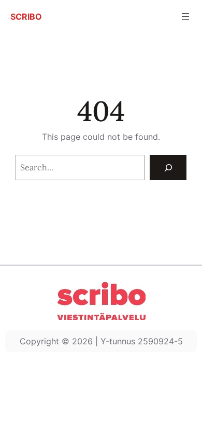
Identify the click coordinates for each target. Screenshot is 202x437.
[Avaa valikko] (185, 16)
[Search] (168, 167)
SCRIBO (26, 16)
